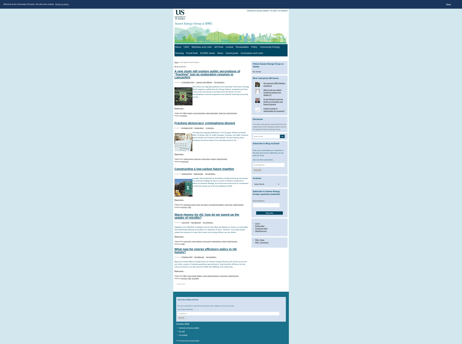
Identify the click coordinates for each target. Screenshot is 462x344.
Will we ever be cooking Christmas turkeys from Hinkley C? (272, 92)
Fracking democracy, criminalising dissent (204, 123)
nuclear (229, 47)
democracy (197, 159)
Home (176, 62)
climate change (188, 159)
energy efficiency (197, 241)
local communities (199, 113)
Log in (257, 223)
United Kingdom (231, 113)
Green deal (223, 276)
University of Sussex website (258, 10)
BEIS (185, 113)
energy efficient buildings (211, 276)
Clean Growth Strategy (194, 276)
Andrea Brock (199, 128)
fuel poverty (207, 241)
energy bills (187, 241)
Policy (254, 47)
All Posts (218, 47)
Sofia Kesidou (198, 174)
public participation (212, 113)
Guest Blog (195, 278)
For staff (273, 10)
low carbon (204, 205)
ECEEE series (207, 53)
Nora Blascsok (196, 222)
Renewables (242, 47)
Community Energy (270, 47)
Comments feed (261, 228)
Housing (179, 53)
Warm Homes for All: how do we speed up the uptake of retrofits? (206, 216)
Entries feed (259, 226)
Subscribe (257, 170)
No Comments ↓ (219, 82)
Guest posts (232, 53)
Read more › (179, 108)
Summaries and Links (252, 53)
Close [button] (448, 4)
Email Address (258, 201)
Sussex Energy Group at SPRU (189, 340)
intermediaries (216, 241)
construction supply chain (191, 205)
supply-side (228, 205)
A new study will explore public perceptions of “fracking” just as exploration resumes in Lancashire (207, 74)
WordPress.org (261, 231)
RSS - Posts (259, 240)
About (178, 47)
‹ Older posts (180, 284)
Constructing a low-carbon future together (204, 169)
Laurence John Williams (204, 82)
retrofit (224, 241)
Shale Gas (222, 113)
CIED (186, 47)
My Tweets (257, 72)
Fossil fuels (192, 53)
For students (283, 10)
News (220, 53)
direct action (206, 159)
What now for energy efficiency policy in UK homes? (205, 250)
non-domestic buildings (216, 205)
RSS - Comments (261, 242)
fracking (189, 113)
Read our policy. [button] (62, 4)
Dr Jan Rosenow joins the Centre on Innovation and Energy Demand (273, 101)
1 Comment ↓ (210, 128)
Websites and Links (202, 47)
